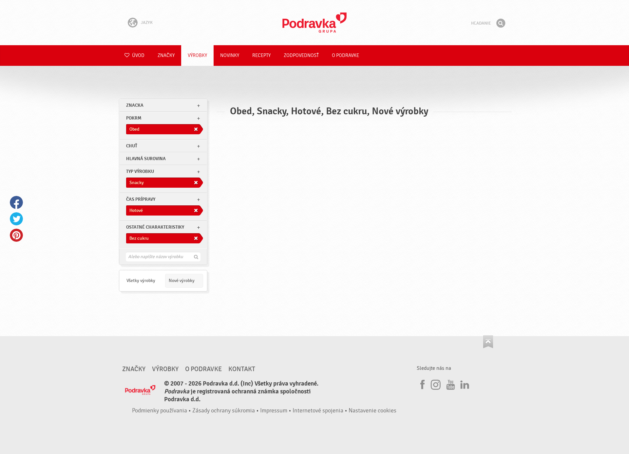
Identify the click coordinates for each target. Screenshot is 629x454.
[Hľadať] (500, 23)
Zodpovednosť (301, 55)
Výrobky (197, 55)
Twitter (16, 218)
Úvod (137, 55)
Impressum (273, 410)
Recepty (261, 55)
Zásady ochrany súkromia (223, 410)
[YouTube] (450, 383)
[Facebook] (422, 383)
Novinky (229, 55)
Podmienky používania (159, 410)
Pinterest (16, 235)
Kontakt (241, 369)
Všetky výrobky (140, 280)
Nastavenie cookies (372, 410)
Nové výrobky (182, 280)
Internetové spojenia (318, 410)
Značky (166, 55)
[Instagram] (436, 383)
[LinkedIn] (464, 383)
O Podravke (345, 55)
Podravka (314, 22)
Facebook (16, 202)
